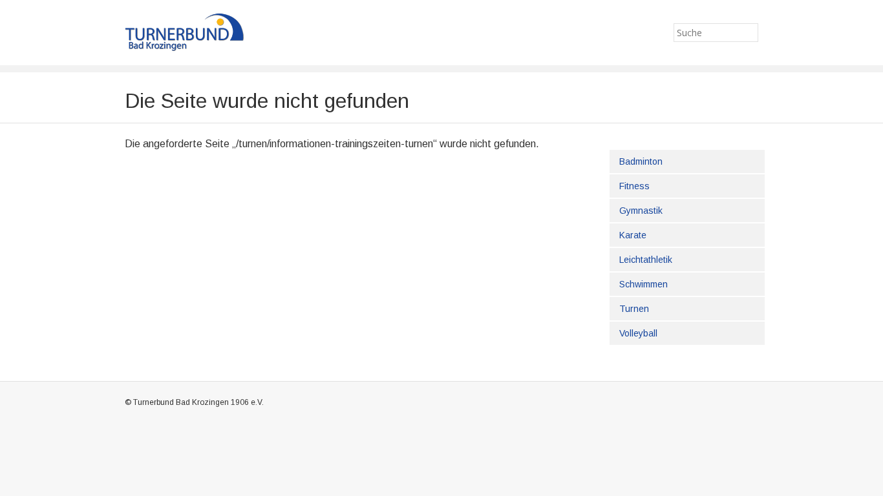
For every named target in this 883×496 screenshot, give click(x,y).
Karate (632, 235)
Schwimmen (643, 284)
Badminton (641, 161)
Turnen (634, 309)
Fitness (634, 186)
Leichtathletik (645, 259)
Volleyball (638, 333)
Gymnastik (641, 210)
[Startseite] (204, 32)
